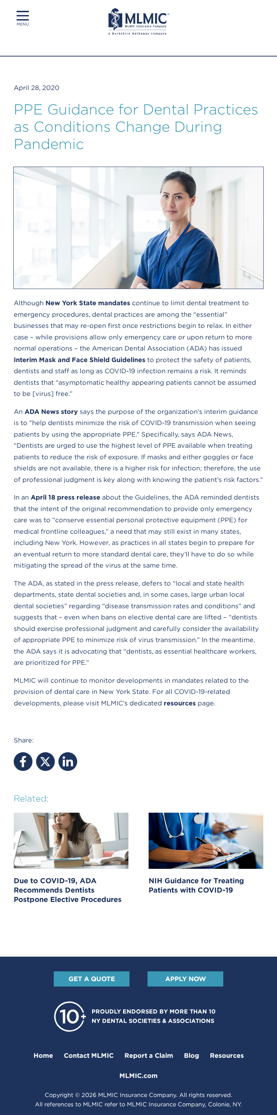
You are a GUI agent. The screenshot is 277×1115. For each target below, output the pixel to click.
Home (43, 1055)
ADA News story (51, 411)
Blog (191, 1055)
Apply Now (185, 979)
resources (180, 703)
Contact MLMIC (89, 1055)
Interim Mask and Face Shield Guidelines (79, 360)
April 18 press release (65, 497)
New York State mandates (87, 303)
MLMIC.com (138, 1075)
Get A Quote (92, 979)
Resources (227, 1055)
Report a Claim (148, 1055)
